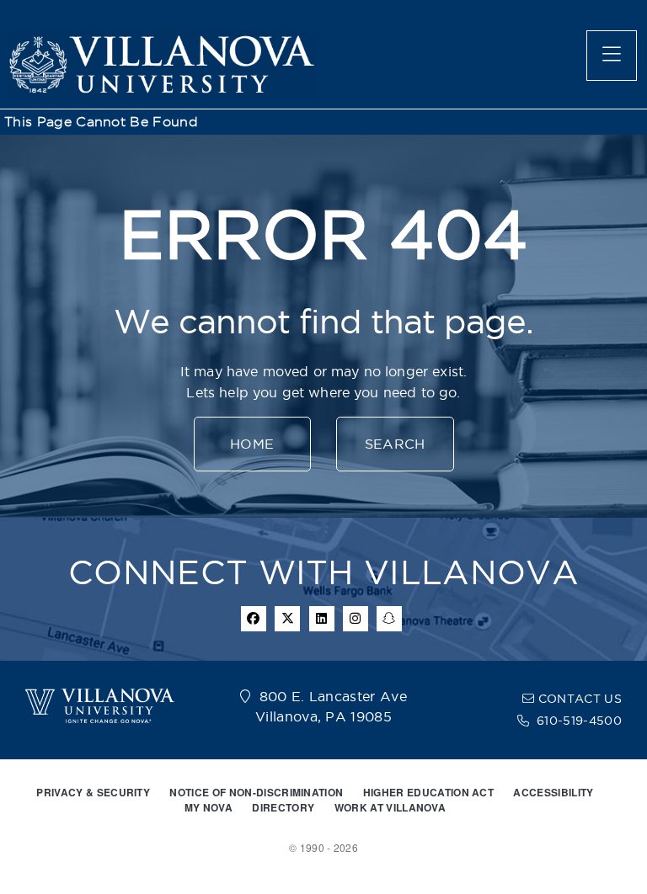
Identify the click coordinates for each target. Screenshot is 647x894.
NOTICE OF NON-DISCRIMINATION (256, 792)
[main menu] (611, 55)
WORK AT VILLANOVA (390, 807)
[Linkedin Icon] (321, 618)
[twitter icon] (287, 618)
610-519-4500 (579, 720)
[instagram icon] (355, 618)
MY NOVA (208, 807)
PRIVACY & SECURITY (93, 792)
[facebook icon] (253, 618)
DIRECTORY (283, 807)
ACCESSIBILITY (553, 792)
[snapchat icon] (389, 618)
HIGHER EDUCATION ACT (428, 792)
